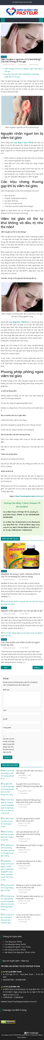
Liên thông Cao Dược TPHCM (15, 950)
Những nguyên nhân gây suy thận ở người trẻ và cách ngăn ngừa (38, 668)
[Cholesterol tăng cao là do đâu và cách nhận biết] (7, 870)
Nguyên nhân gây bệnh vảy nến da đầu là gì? (22, 611)
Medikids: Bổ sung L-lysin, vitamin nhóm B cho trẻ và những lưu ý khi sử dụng (20, 575)
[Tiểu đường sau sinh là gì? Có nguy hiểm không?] (7, 850)
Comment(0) (33, 65)
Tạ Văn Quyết (22, 65)
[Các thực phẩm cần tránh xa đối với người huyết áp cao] (22, 634)
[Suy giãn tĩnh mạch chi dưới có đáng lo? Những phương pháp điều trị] (7, 789)
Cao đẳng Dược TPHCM (13, 942)
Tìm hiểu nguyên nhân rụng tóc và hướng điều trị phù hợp (29, 897)
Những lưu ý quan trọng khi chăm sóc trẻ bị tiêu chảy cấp (28, 886)
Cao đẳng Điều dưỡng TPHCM (15, 944)
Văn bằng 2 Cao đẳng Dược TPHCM (17, 952)
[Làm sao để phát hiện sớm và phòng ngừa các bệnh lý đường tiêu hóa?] (7, 836)
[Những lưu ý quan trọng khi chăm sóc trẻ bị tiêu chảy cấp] (7, 888)
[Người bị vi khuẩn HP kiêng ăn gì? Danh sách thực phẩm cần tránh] (7, 807)
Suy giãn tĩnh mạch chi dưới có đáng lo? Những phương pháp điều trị (29, 786)
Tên (5, 710)
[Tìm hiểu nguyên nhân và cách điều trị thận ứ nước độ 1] (7, 822)
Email (5, 719)
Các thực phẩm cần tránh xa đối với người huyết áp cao (20, 643)
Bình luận (6, 690)
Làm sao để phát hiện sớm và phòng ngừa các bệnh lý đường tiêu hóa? (28, 834)
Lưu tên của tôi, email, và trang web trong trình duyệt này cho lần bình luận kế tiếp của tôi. (9, 745)
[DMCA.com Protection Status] (8, 1022)
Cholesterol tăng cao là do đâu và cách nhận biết (28, 862)
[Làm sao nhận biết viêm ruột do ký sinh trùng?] (7, 774)
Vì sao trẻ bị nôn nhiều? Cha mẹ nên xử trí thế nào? (28, 916)
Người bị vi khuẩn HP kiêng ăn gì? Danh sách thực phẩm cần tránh (28, 801)
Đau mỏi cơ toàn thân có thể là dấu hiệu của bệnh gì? (7, 668)
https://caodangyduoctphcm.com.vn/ (29, 496)
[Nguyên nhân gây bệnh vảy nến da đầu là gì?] (22, 602)
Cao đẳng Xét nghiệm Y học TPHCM (18, 947)
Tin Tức (3, 57)
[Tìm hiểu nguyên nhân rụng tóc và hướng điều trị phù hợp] (7, 903)
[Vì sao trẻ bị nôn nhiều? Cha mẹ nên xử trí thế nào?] (7, 918)
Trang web (7, 728)
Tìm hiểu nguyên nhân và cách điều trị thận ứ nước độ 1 (28, 819)
